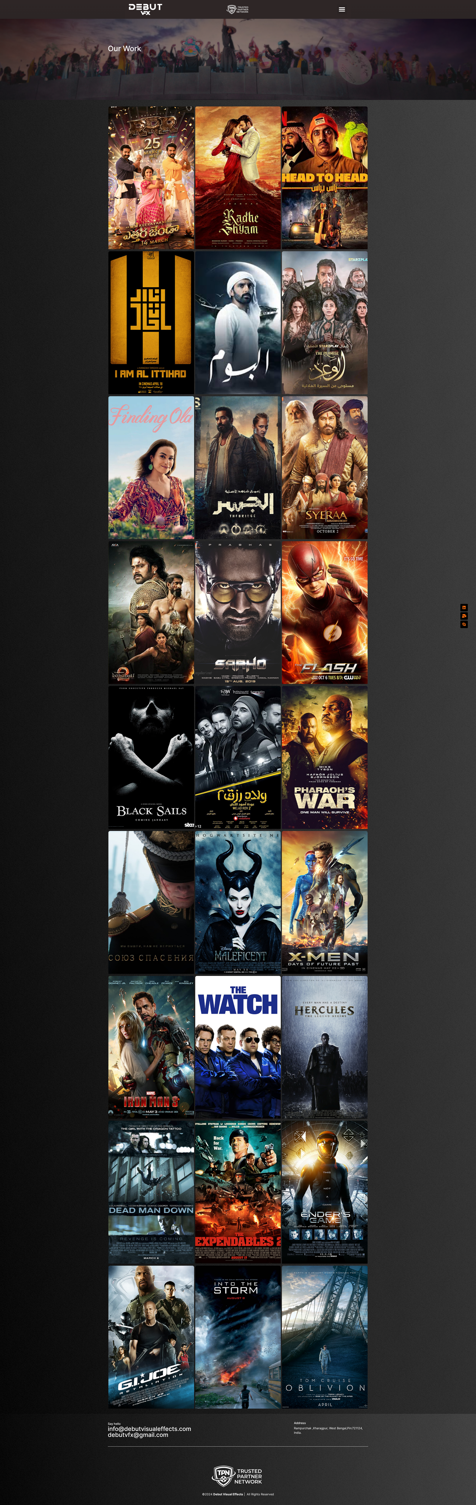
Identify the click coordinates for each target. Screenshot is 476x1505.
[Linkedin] (464, 607)
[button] (342, 9)
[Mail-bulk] (464, 616)
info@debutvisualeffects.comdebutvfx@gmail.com (149, 1431)
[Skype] (464, 624)
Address (300, 1423)
